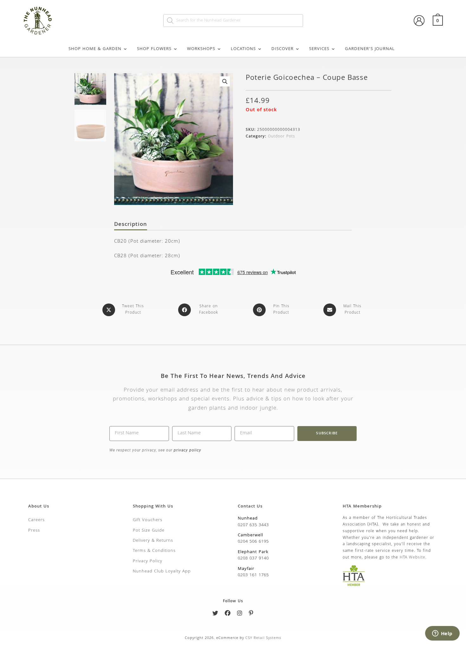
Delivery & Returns (153, 540)
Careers (36, 520)
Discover (282, 49)
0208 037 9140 (253, 558)
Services (319, 49)
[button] (225, 81)
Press (34, 530)
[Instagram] (240, 614)
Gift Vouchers (147, 520)
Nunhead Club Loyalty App (162, 571)
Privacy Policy (147, 561)
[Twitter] (215, 614)
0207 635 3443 (253, 525)
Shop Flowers (154, 49)
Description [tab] (130, 224)
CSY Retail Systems (263, 638)
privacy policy (186, 450)
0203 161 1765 (253, 575)
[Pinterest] (251, 614)
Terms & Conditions (154, 550)
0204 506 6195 (253, 541)
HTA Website (412, 557)
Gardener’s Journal (370, 49)
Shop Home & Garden (94, 49)
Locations (243, 49)
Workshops (201, 49)
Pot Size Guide (149, 530)
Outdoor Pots (281, 136)
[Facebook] (228, 614)
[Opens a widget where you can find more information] (442, 634)
